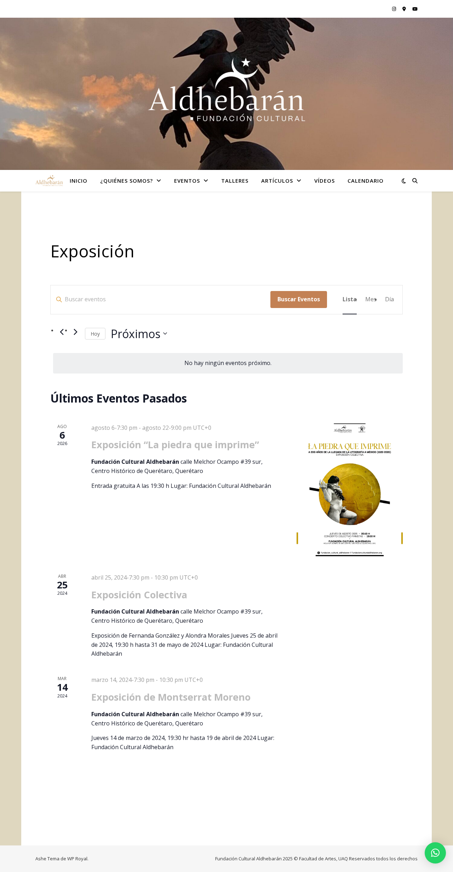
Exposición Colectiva (139, 594)
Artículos (277, 180)
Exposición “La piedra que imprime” (175, 444)
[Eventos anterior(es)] (61, 332)
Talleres (234, 180)
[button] (435, 853)
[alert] (228, 363)
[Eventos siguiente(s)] (75, 332)
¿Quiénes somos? (126, 180)
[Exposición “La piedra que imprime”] (350, 489)
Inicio (78, 180)
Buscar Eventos (298, 299)
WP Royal (77, 858)
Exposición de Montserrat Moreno (171, 696)
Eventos (187, 180)
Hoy (95, 333)
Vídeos (324, 180)
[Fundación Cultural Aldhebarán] (226, 89)
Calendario (366, 180)
